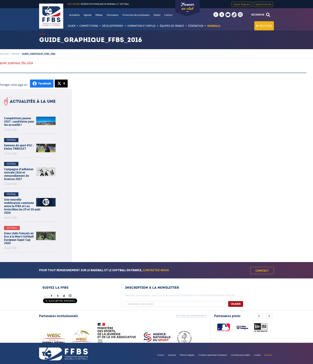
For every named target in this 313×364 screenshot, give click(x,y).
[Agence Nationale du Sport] (157, 337)
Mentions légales (187, 355)
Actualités (74, 15)
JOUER (71, 25)
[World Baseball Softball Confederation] (54, 340)
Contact (168, 15)
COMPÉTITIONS (88, 25)
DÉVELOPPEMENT (112, 25)
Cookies (257, 355)
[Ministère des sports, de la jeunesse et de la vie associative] (117, 334)
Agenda (87, 15)
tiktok (234, 14)
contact (262, 270)
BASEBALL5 (214, 25)
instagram (240, 14)
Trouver (187, 6)
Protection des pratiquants (136, 15)
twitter (221, 14)
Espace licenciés (263, 4)
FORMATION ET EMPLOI (141, 25)
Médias (99, 15)
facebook (215, 14)
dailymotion (63, 295)
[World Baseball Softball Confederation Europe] (81, 338)
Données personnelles (240, 355)
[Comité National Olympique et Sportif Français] (184, 338)
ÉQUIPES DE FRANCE (172, 25)
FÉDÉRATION (195, 25)
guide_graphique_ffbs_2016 (16, 62)
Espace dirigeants (241, 4)
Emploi (157, 15)
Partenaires (113, 15)
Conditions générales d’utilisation (212, 355)
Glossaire (172, 355)
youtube (227, 14)
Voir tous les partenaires (190, 315)
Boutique (266, 25)
